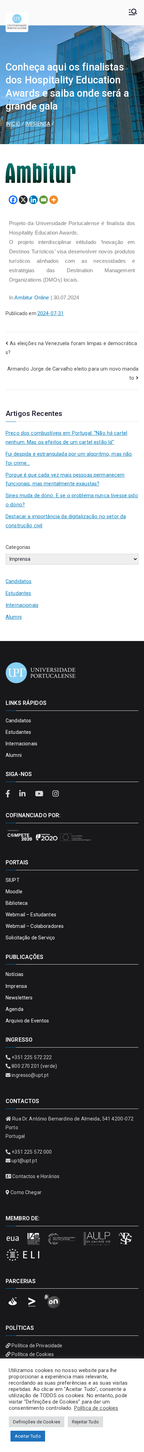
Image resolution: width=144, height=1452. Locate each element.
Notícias (14, 974)
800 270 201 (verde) (34, 1066)
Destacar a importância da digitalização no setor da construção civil (66, 521)
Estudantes (18, 593)
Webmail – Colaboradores (35, 926)
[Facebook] (13, 199)
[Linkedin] (33, 199)
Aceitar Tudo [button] (28, 1436)
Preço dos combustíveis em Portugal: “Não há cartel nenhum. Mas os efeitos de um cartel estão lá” (66, 437)
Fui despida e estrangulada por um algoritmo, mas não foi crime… (69, 458)
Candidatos (18, 581)
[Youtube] (40, 794)
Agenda (14, 1009)
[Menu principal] (132, 12)
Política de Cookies (33, 1354)
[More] (53, 199)
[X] (23, 199)
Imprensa (16, 986)
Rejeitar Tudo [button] (85, 1421)
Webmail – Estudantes (31, 914)
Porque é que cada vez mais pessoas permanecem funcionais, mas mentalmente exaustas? (65, 479)
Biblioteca (17, 903)
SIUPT (13, 880)
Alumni (14, 617)
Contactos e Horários (35, 1176)
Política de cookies (96, 1408)
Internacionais (22, 605)
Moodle (14, 891)
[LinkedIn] (23, 794)
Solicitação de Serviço (30, 937)
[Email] (43, 199)
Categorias (18, 547)
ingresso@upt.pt (30, 1075)
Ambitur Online (31, 297)
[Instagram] (55, 794)
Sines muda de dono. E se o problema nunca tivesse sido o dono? (72, 500)
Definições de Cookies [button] (36, 1421)
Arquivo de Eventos (27, 1020)
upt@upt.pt (24, 1160)
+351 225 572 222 (32, 1057)
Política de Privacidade (37, 1345)
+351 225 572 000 (32, 1152)
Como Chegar (26, 1192)
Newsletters (19, 997)
